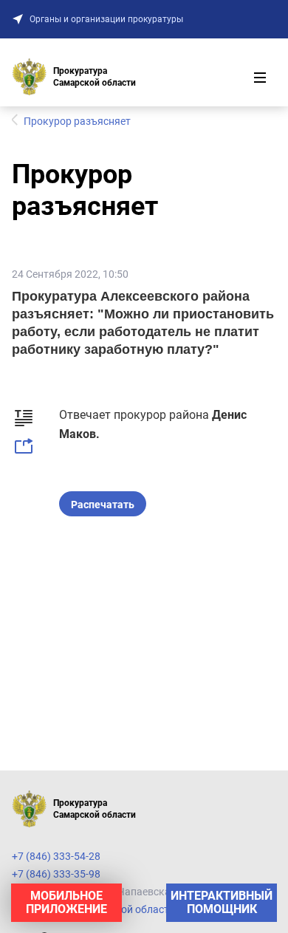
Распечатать (102, 504)
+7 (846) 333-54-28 (56, 856)
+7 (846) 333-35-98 (56, 874)
